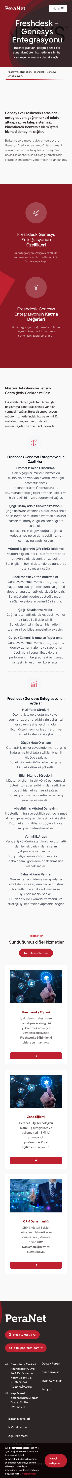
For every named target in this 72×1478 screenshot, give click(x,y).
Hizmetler (25, 71)
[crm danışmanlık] (26, 1315)
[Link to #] (34, 443)
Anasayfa (13, 71)
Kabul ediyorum (55, 1461)
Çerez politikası (28, 1473)
